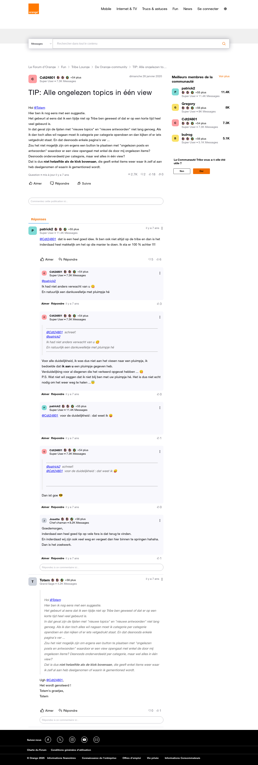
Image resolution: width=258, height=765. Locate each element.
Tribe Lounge (80, 66)
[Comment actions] (162, 228)
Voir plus (224, 76)
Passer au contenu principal (18, 2)
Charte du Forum (37, 749)
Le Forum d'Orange (42, 66)
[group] (132, 174)
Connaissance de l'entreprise (99, 758)
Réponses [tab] (38, 219)
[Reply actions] (159, 273)
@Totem (39, 107)
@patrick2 (49, 281)
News (187, 9)
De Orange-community (111, 66)
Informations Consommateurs (182, 758)
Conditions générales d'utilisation (71, 749)
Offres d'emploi (132, 758)
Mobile (106, 9)
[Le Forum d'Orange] (33, 9)
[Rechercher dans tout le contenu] (224, 43)
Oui (201, 171)
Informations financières (61, 758)
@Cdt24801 (48, 239)
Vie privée (153, 758)
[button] (45, 303)
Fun (175, 9)
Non (182, 171)
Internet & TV (127, 9)
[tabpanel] (95, 475)
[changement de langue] (225, 8)
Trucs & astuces (154, 9)
